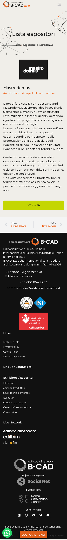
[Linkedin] (19, 515)
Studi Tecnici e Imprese (16, 392)
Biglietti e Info (11, 342)
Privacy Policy (11, 346)
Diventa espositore (14, 356)
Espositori (29, 44)
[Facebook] (33, 515)
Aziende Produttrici (14, 388)
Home (17, 44)
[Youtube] (48, 515)
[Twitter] (40, 515)
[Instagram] (26, 515)
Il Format (8, 383)
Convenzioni (10, 412)
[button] (59, 4)
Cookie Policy (11, 351)
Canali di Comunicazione (17, 407)
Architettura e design (17, 93)
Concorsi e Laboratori (15, 402)
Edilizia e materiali (43, 93)
